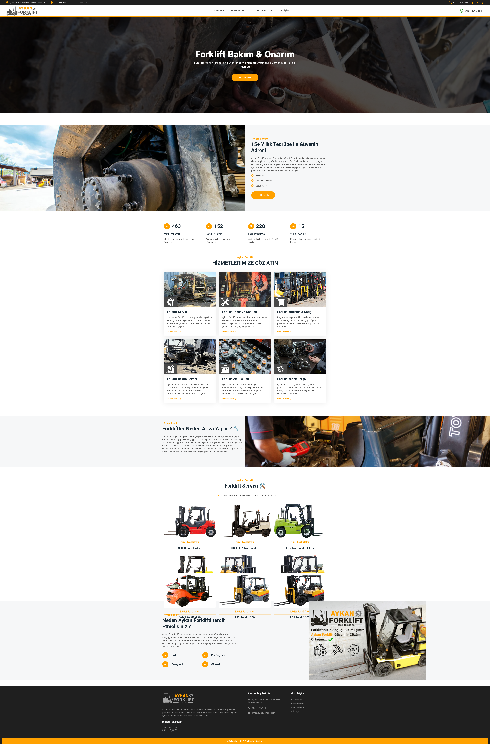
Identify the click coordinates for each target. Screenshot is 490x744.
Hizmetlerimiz (173, 331)
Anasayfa (297, 699)
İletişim (296, 711)
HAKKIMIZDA (264, 10)
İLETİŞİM (284, 10)
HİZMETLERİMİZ (240, 10)
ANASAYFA (218, 10)
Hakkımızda (263, 195)
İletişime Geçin (245, 77)
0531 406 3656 (473, 10)
